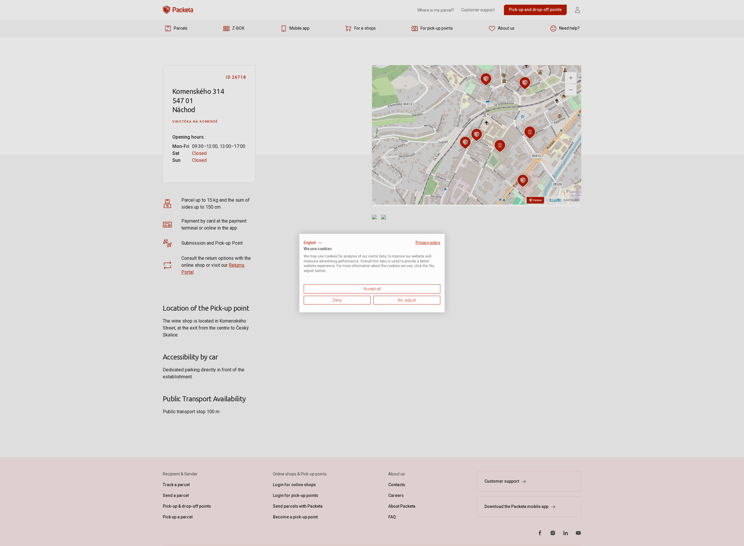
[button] (313, 242)
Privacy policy (428, 242)
